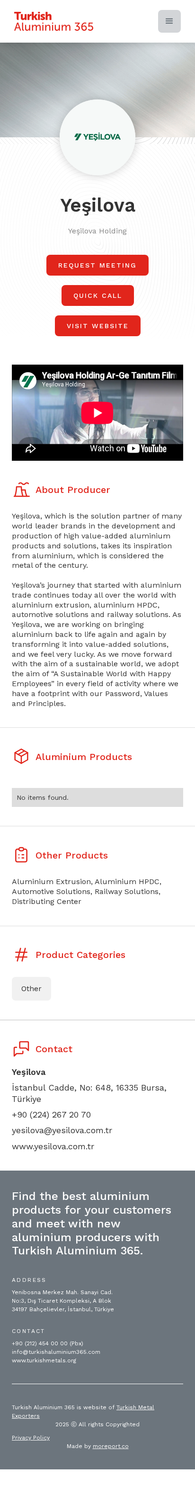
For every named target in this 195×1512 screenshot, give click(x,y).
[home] (53, 21)
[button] (169, 21)
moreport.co (111, 1446)
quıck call (97, 295)
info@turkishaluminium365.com (56, 1352)
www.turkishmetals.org (44, 1360)
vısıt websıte (98, 326)
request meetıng (97, 265)
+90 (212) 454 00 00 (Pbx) (47, 1343)
